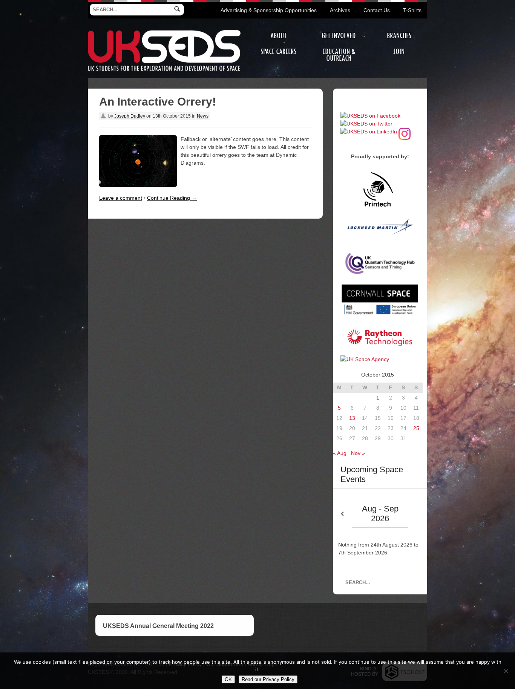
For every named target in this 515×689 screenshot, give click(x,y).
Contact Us (376, 10)
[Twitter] (366, 124)
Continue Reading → (172, 198)
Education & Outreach (338, 55)
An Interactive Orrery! (157, 101)
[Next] (417, 514)
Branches (399, 35)
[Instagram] (405, 132)
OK (228, 679)
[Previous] (342, 514)
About (278, 35)
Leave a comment (120, 198)
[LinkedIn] (368, 132)
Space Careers (278, 51)
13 (352, 418)
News (202, 116)
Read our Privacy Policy (268, 679)
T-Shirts (412, 10)
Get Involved (339, 35)
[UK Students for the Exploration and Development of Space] (164, 31)
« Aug (339, 453)
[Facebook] (370, 116)
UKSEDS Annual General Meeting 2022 (158, 626)
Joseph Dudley (129, 116)
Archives (340, 10)
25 (416, 428)
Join (399, 51)
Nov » (358, 453)
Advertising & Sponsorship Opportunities (269, 10)
